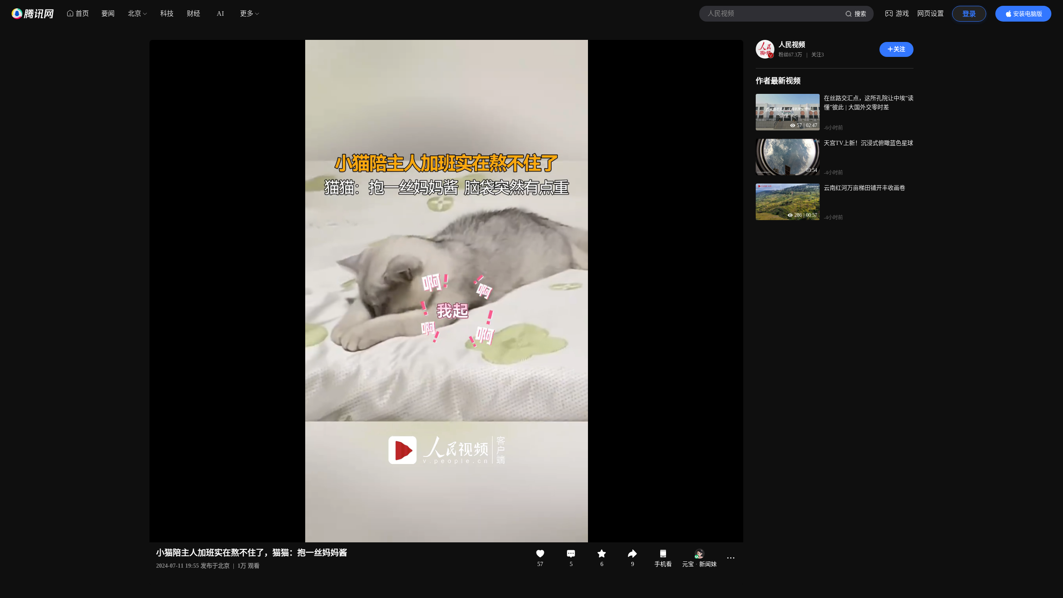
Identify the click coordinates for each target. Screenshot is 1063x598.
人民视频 (792, 44)
